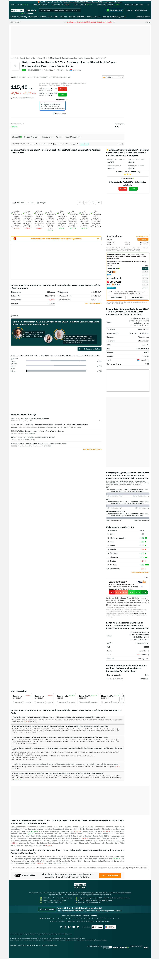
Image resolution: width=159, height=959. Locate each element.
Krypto (89, 17)
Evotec (113, 561)
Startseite (14, 58)
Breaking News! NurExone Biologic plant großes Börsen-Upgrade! (71, 22)
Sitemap (86, 915)
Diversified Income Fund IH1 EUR (40, 446)
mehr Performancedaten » (93, 303)
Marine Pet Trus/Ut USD (113, 496)
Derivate (72, 17)
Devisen (97, 17)
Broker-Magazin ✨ (118, 17)
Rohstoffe (81, 17)
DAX (111, 542)
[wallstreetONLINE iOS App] (97, 928)
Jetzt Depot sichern (47, 909)
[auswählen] (80, 203)
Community (22, 17)
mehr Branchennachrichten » (92, 449)
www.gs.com (143, 659)
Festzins (105, 17)
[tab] (67, 719)
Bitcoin (113, 549)
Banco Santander (30, 433)
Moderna (113, 565)
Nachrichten (33, 17)
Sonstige (145, 356)
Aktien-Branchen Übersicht (71, 915)
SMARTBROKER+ (107, 900)
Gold (112, 534)
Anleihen (63, 17)
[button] (58, 717)
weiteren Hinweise (135, 615)
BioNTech (114, 557)
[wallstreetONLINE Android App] (110, 928)
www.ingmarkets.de (140, 613)
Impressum (53, 921)
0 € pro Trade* (143, 239)
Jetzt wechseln (138, 297)
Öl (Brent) (114, 553)
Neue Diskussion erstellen (89, 349)
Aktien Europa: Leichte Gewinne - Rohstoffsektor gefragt (33, 437)
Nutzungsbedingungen (103, 921)
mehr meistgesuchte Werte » (140, 572)
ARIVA (65, 934)
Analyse (43, 203)
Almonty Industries (118, 538)
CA (31, 421)
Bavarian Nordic (30, 440)
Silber (112, 546)
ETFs (56, 17)
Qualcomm (17, 696)
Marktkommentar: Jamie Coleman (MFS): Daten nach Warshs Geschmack (39, 443)
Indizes (43, 17)
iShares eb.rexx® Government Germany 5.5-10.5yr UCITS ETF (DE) (59, 427)
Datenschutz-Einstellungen (85, 921)
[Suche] (79, 10)
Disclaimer (62, 921)
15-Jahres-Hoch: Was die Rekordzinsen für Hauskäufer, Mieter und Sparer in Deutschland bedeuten (49, 425)
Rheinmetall (115, 569)
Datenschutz (71, 921)
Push (32, 203)
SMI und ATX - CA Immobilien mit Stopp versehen (30, 418)
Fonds (49, 17)
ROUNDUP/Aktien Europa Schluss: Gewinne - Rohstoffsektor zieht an (37, 431)
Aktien (13, 17)
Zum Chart (15, 768)
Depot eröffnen (116, 297)
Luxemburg (144, 360)
